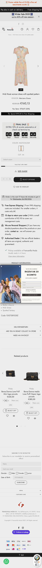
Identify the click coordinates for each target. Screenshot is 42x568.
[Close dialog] (41, 266)
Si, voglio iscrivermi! (31, 295)
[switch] (37, 564)
